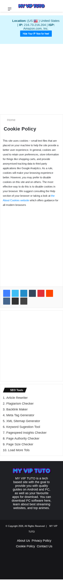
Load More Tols (19, 450)
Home (11, 120)
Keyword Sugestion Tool (23, 427)
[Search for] (58, 10)
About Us (23, 541)
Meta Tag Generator (20, 415)
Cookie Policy (25, 546)
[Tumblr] (32, 293)
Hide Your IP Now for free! (36, 33)
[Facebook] (6, 293)
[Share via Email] (15, 301)
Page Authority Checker (22, 438)
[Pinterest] (40, 293)
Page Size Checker (19, 444)
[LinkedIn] (23, 293)
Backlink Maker (17, 409)
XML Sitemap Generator (23, 421)
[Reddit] (49, 293)
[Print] (23, 301)
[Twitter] (15, 293)
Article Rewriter (17, 398)
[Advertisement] (31, 79)
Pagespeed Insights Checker (26, 433)
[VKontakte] (6, 301)
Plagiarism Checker (20, 404)
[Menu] (9, 10)
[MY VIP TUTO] (32, 5)
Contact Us (44, 546)
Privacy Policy (41, 541)
